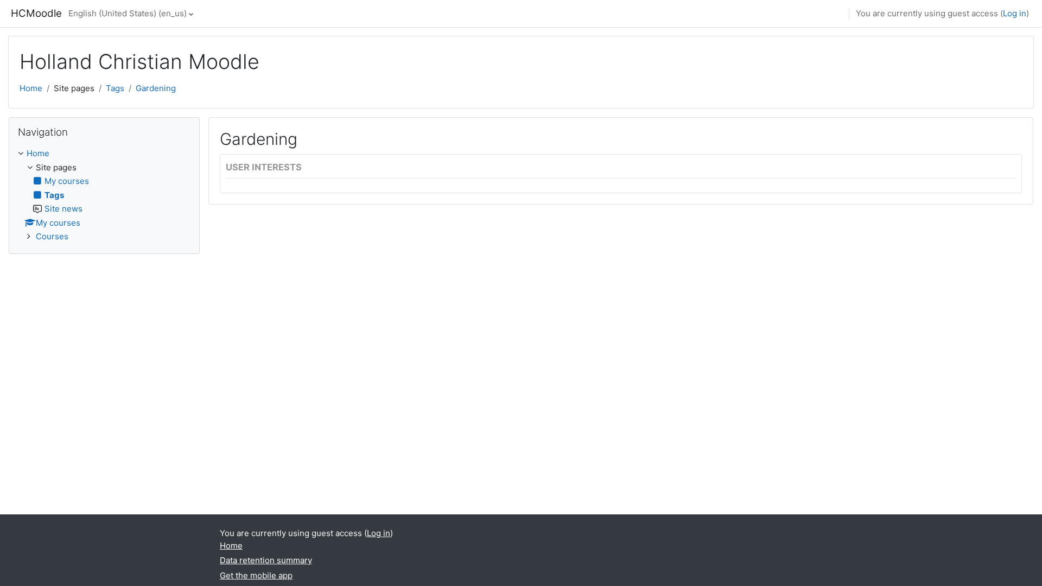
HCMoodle (36, 13)
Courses (52, 236)
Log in (1014, 13)
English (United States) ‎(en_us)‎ (127, 13)
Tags (115, 88)
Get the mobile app (256, 575)
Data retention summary (266, 560)
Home (31, 88)
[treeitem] (104, 195)
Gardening (156, 88)
